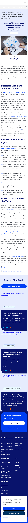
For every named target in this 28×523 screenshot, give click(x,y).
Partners (17, 465)
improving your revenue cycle (9, 148)
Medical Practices (19, 441)
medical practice (13, 253)
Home (3, 12)
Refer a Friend (11, 7)
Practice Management (6, 446)
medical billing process (17, 256)
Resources (11, 12)
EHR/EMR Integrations (6, 443)
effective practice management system (14, 92)
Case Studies (4, 490)
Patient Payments (5, 454)
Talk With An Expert (14, 428)
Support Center (5, 493)
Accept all (14, 508)
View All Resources (14, 286)
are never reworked (16, 130)
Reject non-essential (14, 513)
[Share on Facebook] (11, 59)
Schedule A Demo (14, 423)
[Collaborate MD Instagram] (17, 59)
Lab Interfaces (5, 452)
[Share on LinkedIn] (14, 59)
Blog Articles (4, 487)
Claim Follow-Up (12, 211)
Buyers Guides (4, 485)
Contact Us (19, 7)
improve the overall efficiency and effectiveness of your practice (13, 232)
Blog (18, 12)
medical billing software (10, 209)
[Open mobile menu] (25, 2)
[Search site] (26, 7)
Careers (17, 470)
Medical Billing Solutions (7, 449)
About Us (17, 462)
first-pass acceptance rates (19, 116)
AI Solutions (4, 441)
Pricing (3, 7)
